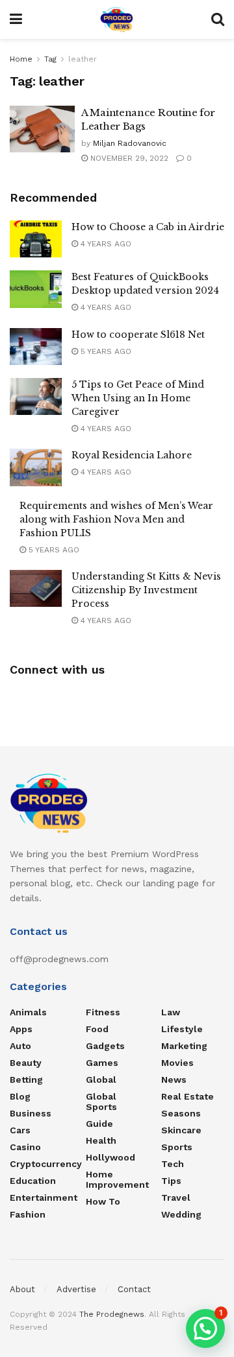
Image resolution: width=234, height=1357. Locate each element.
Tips (171, 1180)
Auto (20, 1046)
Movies (177, 1062)
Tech (172, 1164)
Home (21, 59)
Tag (50, 59)
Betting (26, 1079)
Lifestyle (182, 1029)
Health (101, 1140)
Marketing (184, 1046)
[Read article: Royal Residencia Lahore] (36, 467)
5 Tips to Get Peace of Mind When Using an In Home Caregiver (138, 398)
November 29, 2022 (128, 158)
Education (33, 1180)
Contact (134, 1289)
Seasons (181, 1113)
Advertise (76, 1289)
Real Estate (187, 1096)
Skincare (181, 1130)
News (174, 1079)
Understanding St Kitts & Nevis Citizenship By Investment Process (146, 590)
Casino (25, 1147)
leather (82, 59)
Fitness (103, 1012)
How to (103, 1201)
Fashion (28, 1214)
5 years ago (104, 351)
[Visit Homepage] (116, 19)
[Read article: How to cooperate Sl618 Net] (36, 346)
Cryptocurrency (46, 1164)
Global (101, 1079)
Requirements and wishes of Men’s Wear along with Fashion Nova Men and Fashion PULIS (116, 519)
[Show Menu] (16, 19)
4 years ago (104, 243)
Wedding (181, 1214)
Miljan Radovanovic (129, 143)
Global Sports (101, 1101)
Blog (20, 1096)
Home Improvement (117, 1179)
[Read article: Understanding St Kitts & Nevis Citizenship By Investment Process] (36, 588)
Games (102, 1062)
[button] (205, 1328)
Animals (28, 1012)
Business (30, 1113)
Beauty (26, 1062)
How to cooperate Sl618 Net (138, 334)
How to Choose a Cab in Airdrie (148, 227)
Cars (20, 1130)
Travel (175, 1197)
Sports (176, 1147)
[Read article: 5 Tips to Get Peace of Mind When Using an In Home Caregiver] (36, 396)
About (22, 1289)
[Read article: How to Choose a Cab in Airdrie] (36, 238)
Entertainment (43, 1197)
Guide (99, 1123)
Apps (21, 1029)
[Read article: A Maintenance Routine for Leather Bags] (42, 129)
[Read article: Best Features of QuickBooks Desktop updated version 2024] (36, 288)
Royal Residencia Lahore (132, 455)
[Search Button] (217, 19)
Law (170, 1012)
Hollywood (110, 1157)
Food (97, 1029)
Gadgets (105, 1046)
